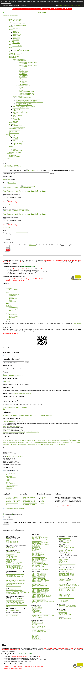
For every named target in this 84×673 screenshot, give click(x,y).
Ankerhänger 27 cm (11, 560)
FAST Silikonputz (36, 553)
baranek (39, 440)
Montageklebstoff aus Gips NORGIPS (15, 598)
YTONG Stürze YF (63, 601)
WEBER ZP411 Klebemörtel (39, 593)
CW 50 (7, 541)
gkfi (14, 442)
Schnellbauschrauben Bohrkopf (13, 586)
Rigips (42, 501)
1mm (12, 440)
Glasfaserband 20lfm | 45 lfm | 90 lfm (15, 574)
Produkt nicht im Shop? (12, 485)
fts (60, 440)
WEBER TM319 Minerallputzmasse (40, 588)
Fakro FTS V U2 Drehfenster (65, 618)
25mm (15, 440)
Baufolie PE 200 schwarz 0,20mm (14, 590)
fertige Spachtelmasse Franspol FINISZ (15, 602)
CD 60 (7, 538)
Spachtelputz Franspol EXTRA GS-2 (15, 600)
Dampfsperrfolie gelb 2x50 (12, 593)
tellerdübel (29, 444)
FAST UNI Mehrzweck (37, 623)
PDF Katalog (32, 245)
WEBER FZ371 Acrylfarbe (38, 597)
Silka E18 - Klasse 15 (64, 596)
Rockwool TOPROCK (12, 497)
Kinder (28, 415)
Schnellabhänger (10, 554)
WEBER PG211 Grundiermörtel (39, 581)
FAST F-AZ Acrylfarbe (37, 559)
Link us (8, 482)
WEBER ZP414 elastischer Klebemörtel (41, 596)
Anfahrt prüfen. (10, 486)
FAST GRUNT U (36, 636)
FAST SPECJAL (40, 539)
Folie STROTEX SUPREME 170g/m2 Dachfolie (17, 592)
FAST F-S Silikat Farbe (37, 562)
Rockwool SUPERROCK (13, 500)
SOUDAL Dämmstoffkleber (38, 627)
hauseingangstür (21, 442)
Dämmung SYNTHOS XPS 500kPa (67, 589)
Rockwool (43, 497)
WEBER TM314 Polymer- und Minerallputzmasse (39, 583)
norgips (59, 442)
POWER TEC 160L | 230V (65, 614)
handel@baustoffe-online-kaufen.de (21, 393)
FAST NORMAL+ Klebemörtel (39, 558)
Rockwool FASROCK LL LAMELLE (67, 547)
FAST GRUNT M (36, 546)
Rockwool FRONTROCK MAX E (66, 550)
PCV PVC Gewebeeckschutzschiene (41, 614)
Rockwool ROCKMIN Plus (65, 540)
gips (67, 440)
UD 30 (7, 540)
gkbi (10, 442)
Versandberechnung (11, 477)
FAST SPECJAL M (40, 541)
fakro (53, 440)
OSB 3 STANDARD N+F (12, 615)
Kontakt (8, 479)
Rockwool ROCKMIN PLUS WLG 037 (13, 421)
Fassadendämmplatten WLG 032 (66, 574)
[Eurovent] (7, 381)
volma (39, 444)
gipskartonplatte (74, 440)
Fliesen (24, 415)
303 (61, 444)
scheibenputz (5, 444)
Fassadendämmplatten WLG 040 (66, 575)
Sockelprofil (35, 609)
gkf (12, 442)
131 (59, 444)
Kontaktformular (77, 323)
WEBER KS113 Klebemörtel (39, 574)
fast (55, 440)
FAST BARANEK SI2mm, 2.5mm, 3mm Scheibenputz (40, 568)
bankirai (35, 440)
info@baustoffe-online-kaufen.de (14, 456)
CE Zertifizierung (10, 473)
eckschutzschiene (48, 440)
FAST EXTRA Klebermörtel (38, 557)
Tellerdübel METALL (37, 608)
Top (4, 409)
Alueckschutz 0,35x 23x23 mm (13, 564)
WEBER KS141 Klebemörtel (39, 579)
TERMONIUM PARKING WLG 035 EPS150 (69, 585)
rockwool (77, 442)
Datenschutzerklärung (6, 3)
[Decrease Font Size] (3, 162)
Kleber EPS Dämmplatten (65, 580)
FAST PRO (35, 621)
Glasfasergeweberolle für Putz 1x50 (14, 576)
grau (16, 442)
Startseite (5, 161)
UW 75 (12, 542)
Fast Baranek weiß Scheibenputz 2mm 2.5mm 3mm (24, 214)
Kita (31, 415)
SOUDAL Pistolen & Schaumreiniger (41, 629)
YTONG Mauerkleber (63, 600)
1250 (63, 444)
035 (3, 440)
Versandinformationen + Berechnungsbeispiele (15, 407)
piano (64, 442)
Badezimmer (8, 415)
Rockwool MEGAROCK (64, 538)
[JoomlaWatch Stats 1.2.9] (14, 508)
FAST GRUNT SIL (36, 639)
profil (68, 442)
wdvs (45, 444)
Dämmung (15, 415)
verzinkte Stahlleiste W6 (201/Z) (13, 567)
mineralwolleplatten (43, 442)
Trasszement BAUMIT (37, 617)
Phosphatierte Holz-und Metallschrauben (15, 581)
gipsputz (4, 442)
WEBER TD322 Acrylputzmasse (40, 589)
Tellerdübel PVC (36, 606)
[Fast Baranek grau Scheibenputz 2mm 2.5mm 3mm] (17, 187)
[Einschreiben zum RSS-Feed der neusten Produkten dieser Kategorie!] (11, 183)
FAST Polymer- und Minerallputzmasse (41, 550)
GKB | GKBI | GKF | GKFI (12, 610)
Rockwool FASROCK (12, 498)
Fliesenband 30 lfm (10, 575)
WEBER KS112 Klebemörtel (39, 573)
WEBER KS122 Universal (38, 577)
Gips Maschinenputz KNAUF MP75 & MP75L (43, 615)
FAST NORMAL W (40, 544)
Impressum (9, 476)
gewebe (64, 440)
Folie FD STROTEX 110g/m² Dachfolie (15, 591)
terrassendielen (34, 444)
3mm (23, 440)
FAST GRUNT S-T (36, 549)
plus (66, 442)
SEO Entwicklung (11, 483)
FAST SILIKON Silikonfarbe (39, 560)
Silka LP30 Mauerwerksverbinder (66, 598)
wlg (52, 444)
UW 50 (7, 542)
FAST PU (34, 624)
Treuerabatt (9, 488)
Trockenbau (49, 415)
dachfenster (43, 440)
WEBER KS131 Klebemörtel (39, 575)
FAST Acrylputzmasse (37, 552)
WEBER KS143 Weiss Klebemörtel (40, 580)
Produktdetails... (7, 204)
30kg (20, 440)
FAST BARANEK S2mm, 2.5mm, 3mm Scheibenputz (40, 566)
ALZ (7, 474)
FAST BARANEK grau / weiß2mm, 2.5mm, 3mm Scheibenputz (40, 564)
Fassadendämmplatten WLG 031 (66, 573)
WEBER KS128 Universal (38, 578)
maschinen (36, 442)
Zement (34, 616)
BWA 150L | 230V (63, 612)
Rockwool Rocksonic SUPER (66, 569)
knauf (31, 442)
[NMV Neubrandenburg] (9, 356)
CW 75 (12, 541)
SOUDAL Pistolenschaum (38, 626)
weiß (50, 444)
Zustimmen (23, 5)
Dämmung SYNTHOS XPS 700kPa (67, 590)
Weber (42, 500)
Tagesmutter (36, 415)
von (41, 444)
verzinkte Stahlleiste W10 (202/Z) (14, 568)
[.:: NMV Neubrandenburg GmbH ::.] (13, 375)
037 (7, 440)
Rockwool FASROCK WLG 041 (11, 426)
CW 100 (16, 541)
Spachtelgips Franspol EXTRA (13, 601)
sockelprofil (15, 444)
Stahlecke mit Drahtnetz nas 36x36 (14, 565)
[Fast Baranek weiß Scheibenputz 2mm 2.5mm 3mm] (17, 210)
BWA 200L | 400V (63, 613)
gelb (62, 440)
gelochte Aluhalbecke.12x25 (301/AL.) (15, 566)
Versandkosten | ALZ (21, 209)
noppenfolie (54, 442)
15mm (10, 440)
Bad (4, 415)
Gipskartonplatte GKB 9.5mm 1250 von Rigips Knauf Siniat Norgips (21, 432)
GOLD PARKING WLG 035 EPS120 (67, 584)
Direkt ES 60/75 (11, 556)
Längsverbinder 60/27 (11, 551)
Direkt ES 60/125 (11, 558)
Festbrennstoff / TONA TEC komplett (67, 605)
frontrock (57, 440)
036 (5, 440)
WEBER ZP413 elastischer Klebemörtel (41, 595)
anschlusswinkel (30, 440)
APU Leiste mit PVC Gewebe (39, 612)
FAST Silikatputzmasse (38, 554)
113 (57, 444)
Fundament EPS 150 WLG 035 (66, 579)
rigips (72, 442)
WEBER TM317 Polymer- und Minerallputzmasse (39, 586)
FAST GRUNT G (36, 635)
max (39, 442)
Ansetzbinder (35, 611)
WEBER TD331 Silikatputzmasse (40, 591)
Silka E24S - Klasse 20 (64, 594)
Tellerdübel (42, 415)
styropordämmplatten (22, 444)
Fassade (9, 179)
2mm (18, 440)
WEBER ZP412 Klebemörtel (39, 594)
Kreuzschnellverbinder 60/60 (13, 552)
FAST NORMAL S (40, 536)
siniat (10, 444)
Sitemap (8, 480)
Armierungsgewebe (36, 610)
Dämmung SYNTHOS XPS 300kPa (67, 588)
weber (47, 444)
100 (55, 444)
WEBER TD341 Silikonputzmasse (40, 590)
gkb (7, 442)
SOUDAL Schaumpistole (38, 630)
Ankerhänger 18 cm (11, 561)
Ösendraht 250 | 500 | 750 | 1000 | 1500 (15, 562)
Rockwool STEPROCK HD (65, 552)
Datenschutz (9, 489)
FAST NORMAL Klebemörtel (39, 555)
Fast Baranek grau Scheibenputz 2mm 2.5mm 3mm (24, 191)
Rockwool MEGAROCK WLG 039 (12, 429)
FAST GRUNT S (36, 637)
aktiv (25, 440)
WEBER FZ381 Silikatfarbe (38, 599)
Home (4, 179)
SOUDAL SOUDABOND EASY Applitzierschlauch (39, 632)
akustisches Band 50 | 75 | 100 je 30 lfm (15, 580)
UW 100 (16, 542)
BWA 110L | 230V (63, 610)
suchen (52, 173)
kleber (27, 442)
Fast (42, 498)
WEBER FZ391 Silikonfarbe (39, 600)
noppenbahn (50, 442)
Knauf (42, 503)
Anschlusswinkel (10, 547)
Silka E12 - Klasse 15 (64, 595)
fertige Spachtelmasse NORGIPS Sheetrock (16, 603)
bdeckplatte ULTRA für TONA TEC (67, 606)
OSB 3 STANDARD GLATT (12, 614)
